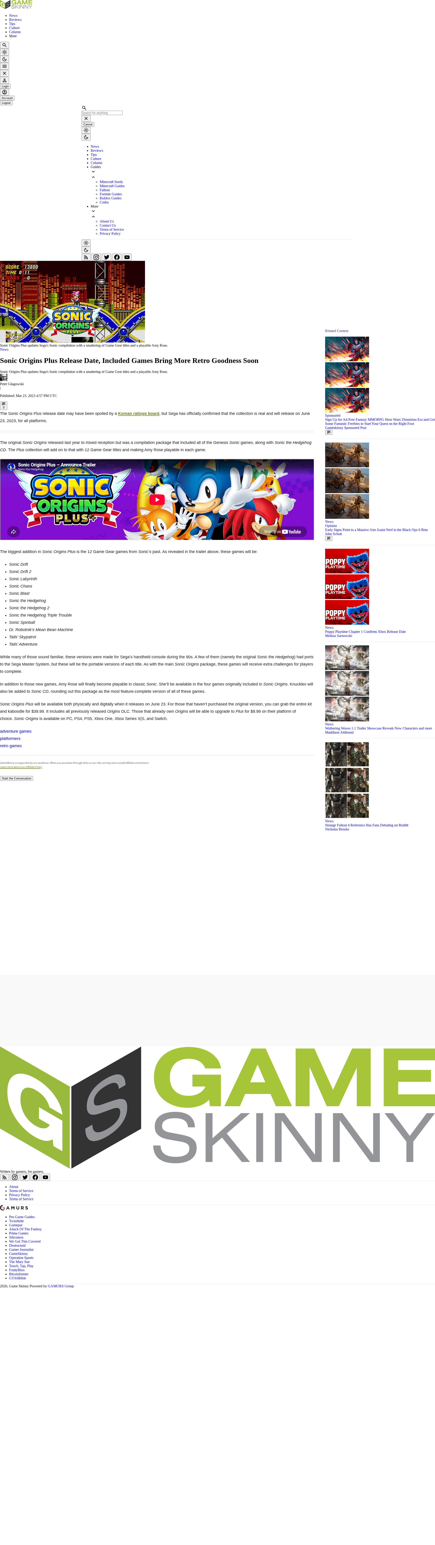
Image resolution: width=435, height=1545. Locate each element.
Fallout (105, 190)
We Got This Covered (25, 1241)
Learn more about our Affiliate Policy (21, 767)
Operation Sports (21, 1258)
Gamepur (15, 1225)
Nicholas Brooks (337, 829)
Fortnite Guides (111, 194)
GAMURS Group (61, 1286)
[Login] (4, 80)
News (13, 15)
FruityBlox (17, 1270)
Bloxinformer (18, 1274)
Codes (104, 202)
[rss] (87, 259)
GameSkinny (18, 1254)
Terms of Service (112, 229)
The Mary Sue (19, 1262)
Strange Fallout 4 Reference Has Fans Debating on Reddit (366, 825)
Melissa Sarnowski (338, 636)
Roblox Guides (110, 198)
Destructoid (17, 1245)
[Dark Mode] (4, 59)
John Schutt (333, 534)
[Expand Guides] (222, 174)
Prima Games (18, 1233)
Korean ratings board (138, 413)
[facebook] (117, 259)
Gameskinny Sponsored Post (345, 428)
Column (15, 32)
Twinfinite (16, 1221)
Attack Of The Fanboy (25, 1229)
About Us (107, 221)
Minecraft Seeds (111, 182)
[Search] (4, 45)
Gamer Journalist (21, 1249)
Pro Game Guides (22, 1217)
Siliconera (16, 1237)
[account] (4, 92)
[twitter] (107, 259)
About (13, 1187)
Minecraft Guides (112, 186)
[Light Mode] (4, 52)
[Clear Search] (86, 118)
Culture (14, 28)
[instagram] (97, 259)
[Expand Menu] (4, 66)
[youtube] (127, 259)
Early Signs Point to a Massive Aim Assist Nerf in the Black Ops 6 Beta (376, 530)
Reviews (15, 20)
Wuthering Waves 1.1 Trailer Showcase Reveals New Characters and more (378, 728)
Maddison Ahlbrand (339, 732)
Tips (12, 24)
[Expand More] (222, 213)
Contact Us (108, 225)
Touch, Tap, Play (21, 1266)
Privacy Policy (110, 233)
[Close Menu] (4, 73)
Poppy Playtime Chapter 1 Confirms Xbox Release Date (365, 632)
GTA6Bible (17, 1278)
